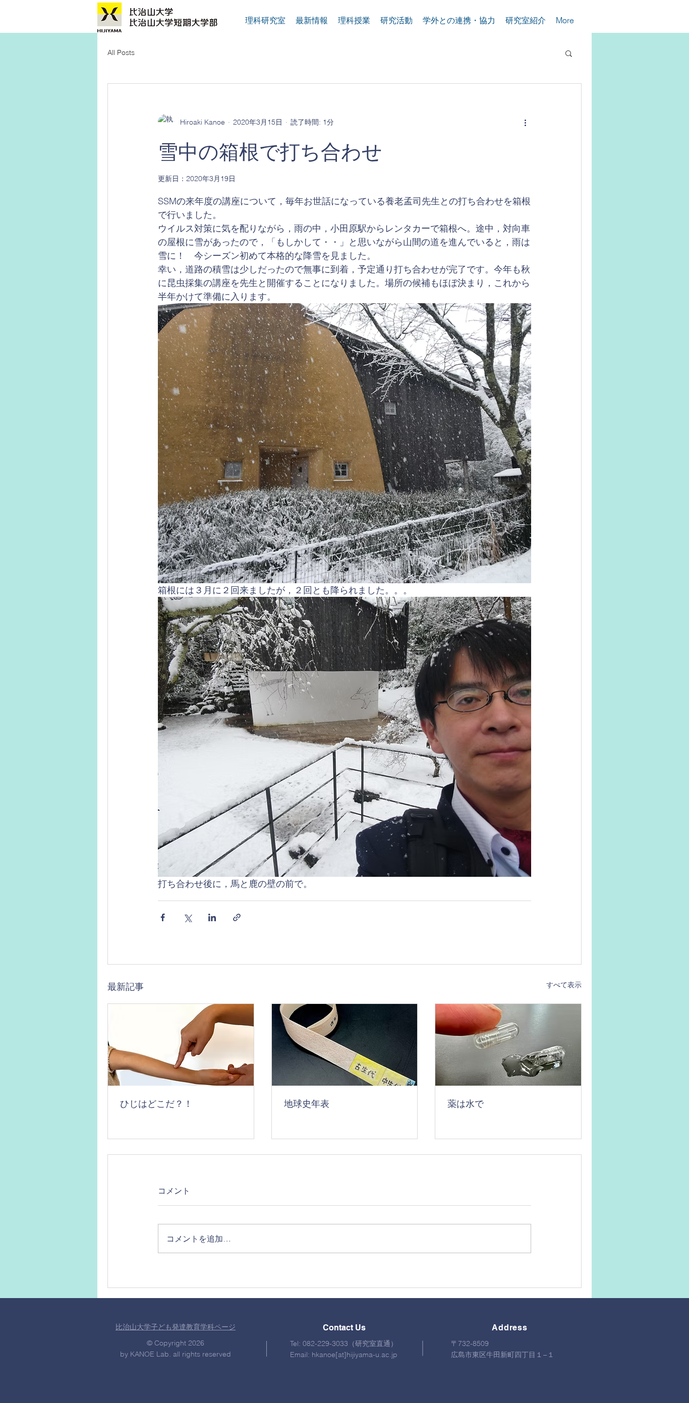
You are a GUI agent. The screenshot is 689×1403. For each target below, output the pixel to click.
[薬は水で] (508, 1045)
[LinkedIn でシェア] (212, 917)
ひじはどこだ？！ (156, 1103)
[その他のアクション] (525, 122)
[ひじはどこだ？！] (181, 1045)
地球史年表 (306, 1103)
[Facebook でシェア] (162, 917)
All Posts (121, 52)
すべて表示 (564, 984)
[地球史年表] (345, 1045)
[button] (568, 53)
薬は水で (465, 1103)
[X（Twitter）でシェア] (187, 917)
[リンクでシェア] (237, 917)
